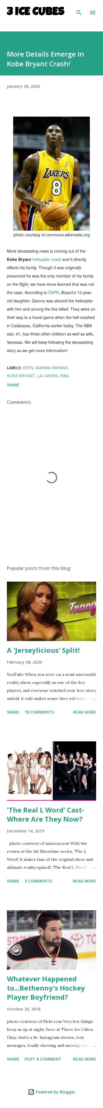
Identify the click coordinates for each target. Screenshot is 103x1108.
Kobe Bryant (21, 375)
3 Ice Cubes (35, 12)
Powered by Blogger (55, 1092)
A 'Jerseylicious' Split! (43, 650)
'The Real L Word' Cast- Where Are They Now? (45, 814)
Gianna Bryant (51, 367)
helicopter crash (46, 259)
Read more (84, 712)
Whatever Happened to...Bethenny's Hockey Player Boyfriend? (46, 988)
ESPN (53, 292)
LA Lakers (47, 375)
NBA (64, 375)
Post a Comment (43, 1059)
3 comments (38, 881)
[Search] (79, 10)
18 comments (39, 712)
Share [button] (13, 385)
